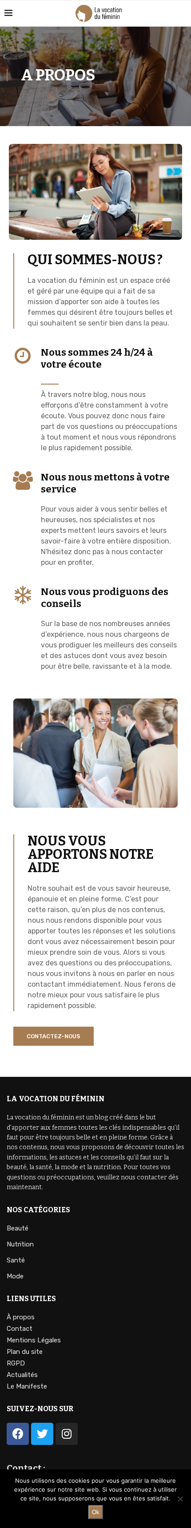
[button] (53, 1036)
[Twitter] (42, 1434)
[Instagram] (67, 1434)
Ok (95, 1512)
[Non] (179, 1498)
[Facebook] (18, 1434)
